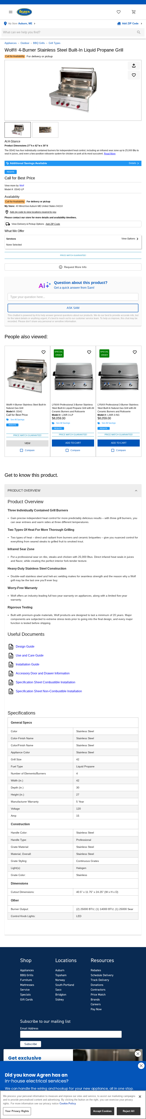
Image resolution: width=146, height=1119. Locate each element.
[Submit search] (139, 32)
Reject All (128, 1111)
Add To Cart (73, 443)
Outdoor (25, 43)
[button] (10, 12)
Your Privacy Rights (17, 1111)
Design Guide (25, 646)
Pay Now (96, 1009)
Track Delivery (100, 980)
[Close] (140, 1096)
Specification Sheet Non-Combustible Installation (49, 691)
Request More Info (75, 267)
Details (132, 163)
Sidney (59, 999)
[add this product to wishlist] (134, 75)
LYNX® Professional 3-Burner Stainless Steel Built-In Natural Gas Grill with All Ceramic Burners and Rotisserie (118, 408)
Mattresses (27, 985)
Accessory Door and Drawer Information (43, 673)
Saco (58, 990)
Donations (97, 985)
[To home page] (24, 12)
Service (25, 990)
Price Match (98, 995)
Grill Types (54, 43)
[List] (118, 12)
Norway (60, 980)
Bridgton (60, 995)
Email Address (29, 1028)
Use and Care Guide (30, 655)
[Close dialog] (138, 1054)
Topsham (61, 975)
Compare (30, 450)
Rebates (96, 970)
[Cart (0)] (133, 12)
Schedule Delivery (102, 975)
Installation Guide (27, 664)
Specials (25, 995)
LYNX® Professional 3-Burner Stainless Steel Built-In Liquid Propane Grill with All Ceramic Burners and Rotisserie (73, 408)
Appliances (11, 43)
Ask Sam (73, 307)
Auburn (59, 970)
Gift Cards (26, 999)
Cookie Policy (68, 1103)
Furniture (26, 980)
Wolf (21, 185)
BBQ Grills (39, 43)
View (27, 443)
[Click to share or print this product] (134, 65)
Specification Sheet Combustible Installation (45, 682)
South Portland (64, 985)
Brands (95, 999)
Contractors (98, 990)
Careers (96, 1004)
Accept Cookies (102, 1111)
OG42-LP (19, 189)
